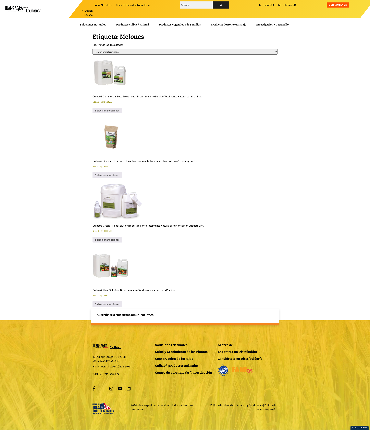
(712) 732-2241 (112, 374)
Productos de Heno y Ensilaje (228, 24)
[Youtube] (120, 388)
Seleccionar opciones (107, 110)
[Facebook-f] (94, 388)
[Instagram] (111, 388)
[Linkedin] (128, 388)
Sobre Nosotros (103, 5)
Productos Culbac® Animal (132, 24)
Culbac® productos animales (176, 366)
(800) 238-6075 (122, 366)
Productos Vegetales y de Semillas (180, 24)
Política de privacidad (222, 405)
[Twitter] (102, 388)
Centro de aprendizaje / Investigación (183, 373)
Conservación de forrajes (174, 359)
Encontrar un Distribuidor (238, 352)
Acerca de (225, 345)
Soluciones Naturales (93, 24)
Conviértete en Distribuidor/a (240, 359)
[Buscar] (221, 5)
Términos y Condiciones (249, 405)
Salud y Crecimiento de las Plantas (181, 352)
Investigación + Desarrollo (272, 24)
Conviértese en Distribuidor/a (133, 5)
